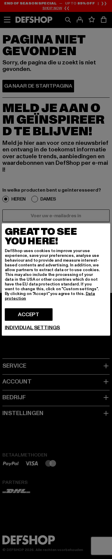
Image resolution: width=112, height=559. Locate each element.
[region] (56, 279)
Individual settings (32, 327)
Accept (28, 314)
